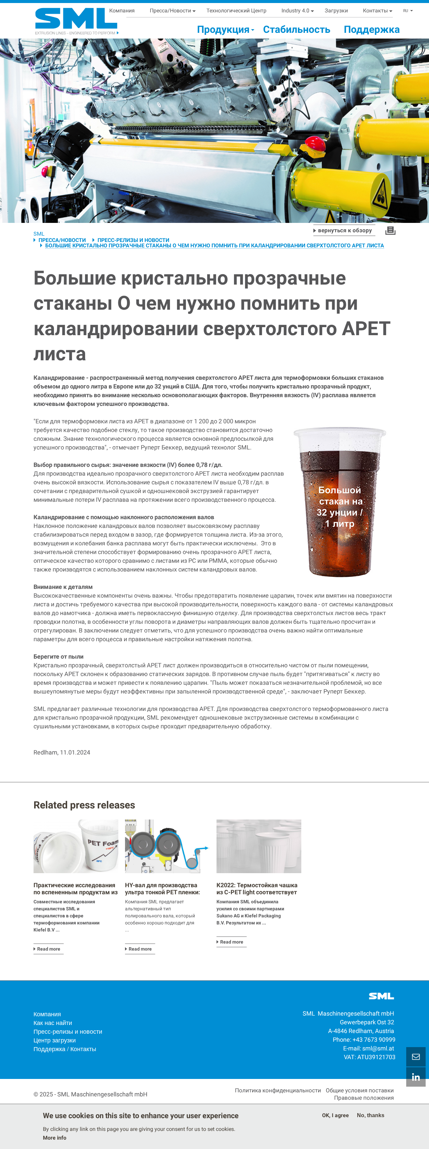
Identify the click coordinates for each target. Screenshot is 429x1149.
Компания (122, 10)
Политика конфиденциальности (278, 1090)
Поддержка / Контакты (65, 1048)
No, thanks (370, 1115)
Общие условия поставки (360, 1090)
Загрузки (336, 10)
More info (54, 1138)
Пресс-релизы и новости (133, 240)
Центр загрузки (55, 1039)
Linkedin (416, 1077)
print (390, 231)
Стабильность (296, 29)
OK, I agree (335, 1115)
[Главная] (68, 19)
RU (405, 10)
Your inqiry (416, 1057)
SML (39, 234)
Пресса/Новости (170, 10)
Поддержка (372, 29)
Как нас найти (53, 1022)
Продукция (223, 29)
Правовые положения (364, 1097)
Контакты (375, 10)
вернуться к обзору (345, 230)
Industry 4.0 (295, 10)
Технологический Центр (236, 10)
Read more (48, 949)
